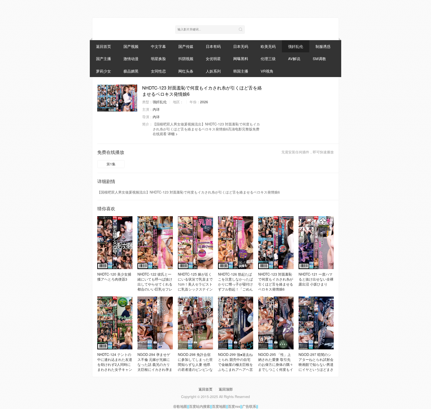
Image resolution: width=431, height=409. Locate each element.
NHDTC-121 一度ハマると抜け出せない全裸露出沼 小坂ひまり (316, 279)
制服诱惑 (323, 46)
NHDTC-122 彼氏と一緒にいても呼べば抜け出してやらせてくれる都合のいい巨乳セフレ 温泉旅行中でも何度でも (154, 287)
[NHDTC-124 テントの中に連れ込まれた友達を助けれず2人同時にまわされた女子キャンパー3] (114, 323)
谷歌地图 (180, 406)
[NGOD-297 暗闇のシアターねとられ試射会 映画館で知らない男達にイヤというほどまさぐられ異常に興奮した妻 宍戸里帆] (316, 323)
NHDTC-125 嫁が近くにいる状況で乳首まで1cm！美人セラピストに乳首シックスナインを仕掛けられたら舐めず (195, 287)
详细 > (173, 133)
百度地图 (219, 406)
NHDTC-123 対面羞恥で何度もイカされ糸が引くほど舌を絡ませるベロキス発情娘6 (275, 282)
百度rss (234, 406)
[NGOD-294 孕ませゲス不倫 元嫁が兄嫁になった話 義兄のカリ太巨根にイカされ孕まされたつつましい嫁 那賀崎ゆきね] (155, 323)
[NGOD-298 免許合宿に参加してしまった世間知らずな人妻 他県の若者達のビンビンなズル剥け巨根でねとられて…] (195, 323)
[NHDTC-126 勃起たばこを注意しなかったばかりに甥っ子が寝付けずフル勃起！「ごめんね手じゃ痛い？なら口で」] (235, 242)
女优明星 (213, 58)
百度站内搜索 (199, 406)
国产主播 (103, 58)
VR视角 (267, 71)
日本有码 (213, 46)
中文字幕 (158, 46)
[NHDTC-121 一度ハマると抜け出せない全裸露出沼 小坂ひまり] (316, 242)
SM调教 (319, 58)
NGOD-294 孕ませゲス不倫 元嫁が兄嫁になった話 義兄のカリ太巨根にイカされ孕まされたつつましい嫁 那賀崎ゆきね (154, 367)
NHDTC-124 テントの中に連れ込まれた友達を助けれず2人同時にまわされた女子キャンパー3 (114, 364)
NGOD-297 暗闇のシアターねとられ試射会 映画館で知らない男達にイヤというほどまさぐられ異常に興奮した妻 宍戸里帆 (316, 367)
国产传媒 (185, 46)
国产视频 (130, 46)
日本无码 (240, 46)
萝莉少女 (103, 71)
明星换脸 (158, 58)
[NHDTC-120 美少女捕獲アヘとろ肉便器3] (114, 242)
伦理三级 (268, 58)
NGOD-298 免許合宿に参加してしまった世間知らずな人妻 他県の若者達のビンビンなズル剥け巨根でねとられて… (195, 367)
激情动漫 (130, 58)
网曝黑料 (240, 58)
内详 (156, 109)
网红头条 (185, 71)
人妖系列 (213, 71)
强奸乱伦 (295, 46)
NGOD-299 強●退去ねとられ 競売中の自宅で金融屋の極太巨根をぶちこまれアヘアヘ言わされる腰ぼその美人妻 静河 (235, 367)
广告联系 (249, 406)
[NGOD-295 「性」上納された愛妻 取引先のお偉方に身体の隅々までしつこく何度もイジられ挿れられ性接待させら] (275, 323)
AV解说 (294, 58)
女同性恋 (158, 71)
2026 (204, 101)
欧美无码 (268, 46)
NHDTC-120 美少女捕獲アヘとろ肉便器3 (114, 277)
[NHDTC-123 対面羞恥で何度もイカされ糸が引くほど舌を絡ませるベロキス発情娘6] (117, 98)
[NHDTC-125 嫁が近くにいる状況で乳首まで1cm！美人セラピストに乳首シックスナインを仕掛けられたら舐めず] (195, 242)
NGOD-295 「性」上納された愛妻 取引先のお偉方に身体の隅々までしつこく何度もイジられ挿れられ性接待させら (275, 367)
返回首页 (103, 46)
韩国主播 (240, 71)
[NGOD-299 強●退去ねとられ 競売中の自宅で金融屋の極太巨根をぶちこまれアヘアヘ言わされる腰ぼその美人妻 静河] (235, 323)
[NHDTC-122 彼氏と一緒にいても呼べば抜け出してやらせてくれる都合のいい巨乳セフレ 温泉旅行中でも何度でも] (155, 242)
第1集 (111, 163)
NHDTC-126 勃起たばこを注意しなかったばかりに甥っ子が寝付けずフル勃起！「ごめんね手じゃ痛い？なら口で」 (235, 287)
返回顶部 (226, 389)
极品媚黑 (130, 71)
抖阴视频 (185, 58)
